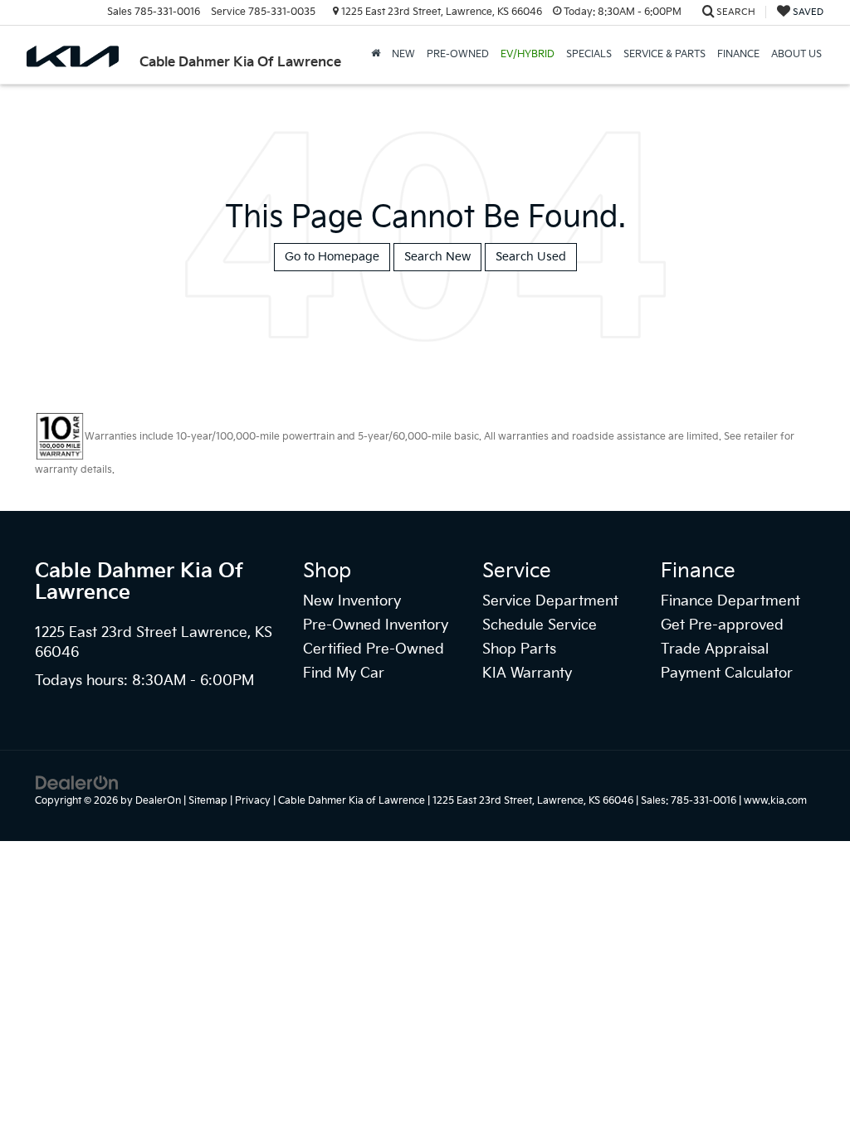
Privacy (253, 801)
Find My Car (343, 673)
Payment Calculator (727, 673)
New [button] (403, 54)
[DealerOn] (77, 783)
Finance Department (730, 601)
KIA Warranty (527, 673)
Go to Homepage (332, 257)
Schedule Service (539, 625)
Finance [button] (738, 54)
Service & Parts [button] (664, 54)
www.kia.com (775, 801)
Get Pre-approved (722, 625)
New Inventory (352, 601)
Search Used (531, 257)
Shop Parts (519, 649)
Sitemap (207, 801)
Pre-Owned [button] (458, 54)
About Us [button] (796, 54)
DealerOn (158, 801)
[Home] (375, 55)
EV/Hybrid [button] (527, 54)
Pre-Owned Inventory (375, 625)
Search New (437, 257)
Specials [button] (589, 54)
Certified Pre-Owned (373, 649)
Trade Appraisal (715, 649)
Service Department (550, 601)
